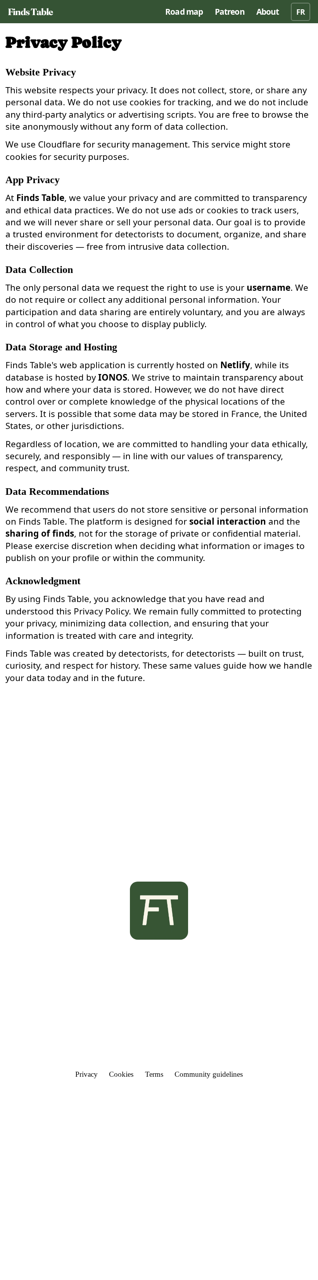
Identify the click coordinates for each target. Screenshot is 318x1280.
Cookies (121, 1074)
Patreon (230, 11)
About (267, 11)
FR (300, 12)
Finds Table (30, 11)
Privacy (86, 1074)
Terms (154, 1074)
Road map (184, 11)
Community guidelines (209, 1074)
